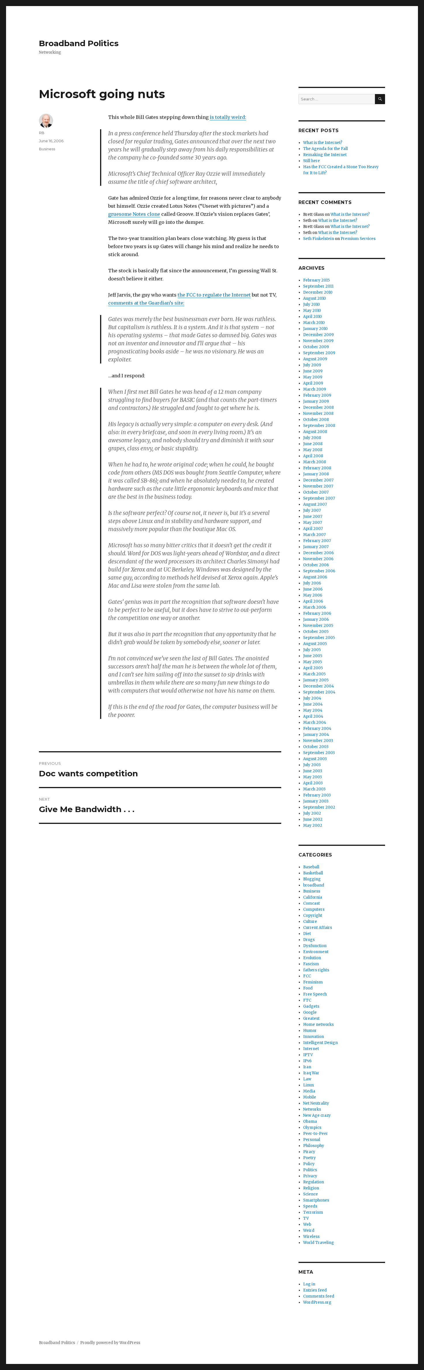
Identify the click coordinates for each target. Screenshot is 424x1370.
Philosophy (313, 1145)
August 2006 (315, 577)
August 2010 (314, 298)
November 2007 (318, 486)
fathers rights (316, 970)
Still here (311, 160)
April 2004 (313, 716)
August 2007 (315, 504)
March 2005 (314, 674)
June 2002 (312, 819)
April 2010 (312, 316)
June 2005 (312, 655)
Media (309, 1091)
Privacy (310, 1176)
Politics (310, 1169)
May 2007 (312, 522)
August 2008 (315, 431)
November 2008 (318, 413)
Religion (311, 1188)
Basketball (313, 873)
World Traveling (318, 1242)
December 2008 (318, 407)
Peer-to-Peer (315, 1133)
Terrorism (313, 1212)
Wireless (311, 1236)
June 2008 (312, 443)
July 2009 (312, 365)
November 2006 (318, 558)
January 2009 (316, 401)
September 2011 (318, 286)
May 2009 (312, 377)
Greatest (311, 1018)
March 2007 (314, 534)
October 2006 (316, 565)
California (312, 897)
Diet (307, 933)
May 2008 (312, 449)
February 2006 (317, 613)
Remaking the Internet (325, 154)
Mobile (309, 1097)
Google (310, 1012)
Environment (316, 951)
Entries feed (315, 1290)
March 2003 (314, 789)
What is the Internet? (322, 142)
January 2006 (316, 619)
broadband (313, 885)
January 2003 (316, 801)
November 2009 (318, 340)
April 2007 (313, 528)
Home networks (318, 1024)
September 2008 (319, 425)
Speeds (310, 1206)
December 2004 (318, 686)
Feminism (313, 982)
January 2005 (316, 680)
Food (308, 988)
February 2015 (316, 280)
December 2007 (318, 480)
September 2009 (319, 353)
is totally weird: (228, 117)
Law (307, 1079)
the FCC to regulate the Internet (214, 295)
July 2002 (312, 813)
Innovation (313, 1036)
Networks (312, 1109)
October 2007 (316, 492)
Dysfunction (315, 945)
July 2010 (311, 304)
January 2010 (315, 328)
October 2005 (316, 631)
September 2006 (319, 571)
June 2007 (312, 516)
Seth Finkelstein (318, 238)
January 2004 (316, 734)
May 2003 (312, 777)
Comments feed (318, 1296)
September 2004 (319, 692)
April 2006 (313, 601)
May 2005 (312, 661)
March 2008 (314, 462)
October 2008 (316, 419)
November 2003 (318, 740)
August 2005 (315, 643)
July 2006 (312, 583)
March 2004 (314, 722)
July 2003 (312, 764)
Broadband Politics (79, 43)
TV (306, 1218)
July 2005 (312, 649)
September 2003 (319, 752)
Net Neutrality (316, 1103)
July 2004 (312, 698)
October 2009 (316, 346)
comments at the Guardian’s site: (146, 303)
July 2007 (312, 510)
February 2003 (317, 795)
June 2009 (312, 371)
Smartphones (316, 1200)
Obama (310, 1121)
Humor (310, 1030)
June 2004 (313, 704)
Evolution (312, 957)
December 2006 (318, 552)
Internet (311, 1048)
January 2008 (316, 474)
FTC (307, 1000)
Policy (309, 1163)
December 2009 (318, 334)
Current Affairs (317, 927)
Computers (313, 909)
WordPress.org (317, 1302)
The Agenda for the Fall (325, 148)
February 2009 (317, 395)
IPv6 (307, 1060)
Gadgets (311, 1006)
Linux (308, 1085)
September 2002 (319, 807)
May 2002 (312, 825)
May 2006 (312, 595)
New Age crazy (317, 1115)
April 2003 (313, 783)
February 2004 (317, 728)
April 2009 (313, 383)
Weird (308, 1230)
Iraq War (311, 1073)
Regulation (313, 1182)
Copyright (312, 915)
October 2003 (316, 746)
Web (307, 1224)
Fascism (311, 964)
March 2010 (314, 322)
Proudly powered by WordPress (110, 1342)
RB (41, 132)
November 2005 (318, 625)
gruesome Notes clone (134, 214)
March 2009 (314, 389)
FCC (307, 976)
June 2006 (312, 589)
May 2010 (312, 310)
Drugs (309, 939)
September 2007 (319, 498)
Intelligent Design (320, 1042)
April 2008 (313, 455)
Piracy (309, 1151)
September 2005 (319, 637)
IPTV (308, 1054)
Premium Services (358, 238)
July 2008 (312, 437)
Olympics (312, 1127)
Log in (309, 1284)
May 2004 (312, 710)
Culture (310, 921)
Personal (311, 1139)
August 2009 (315, 359)
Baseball (311, 867)
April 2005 (313, 668)
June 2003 (312, 771)
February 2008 (317, 468)
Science (310, 1194)
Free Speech (315, 994)
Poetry (309, 1157)
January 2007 (316, 546)
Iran (307, 1066)
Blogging (312, 879)
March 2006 (314, 607)
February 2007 (317, 540)
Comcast (311, 903)
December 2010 (318, 292)
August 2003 (315, 758)
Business (47, 149)
